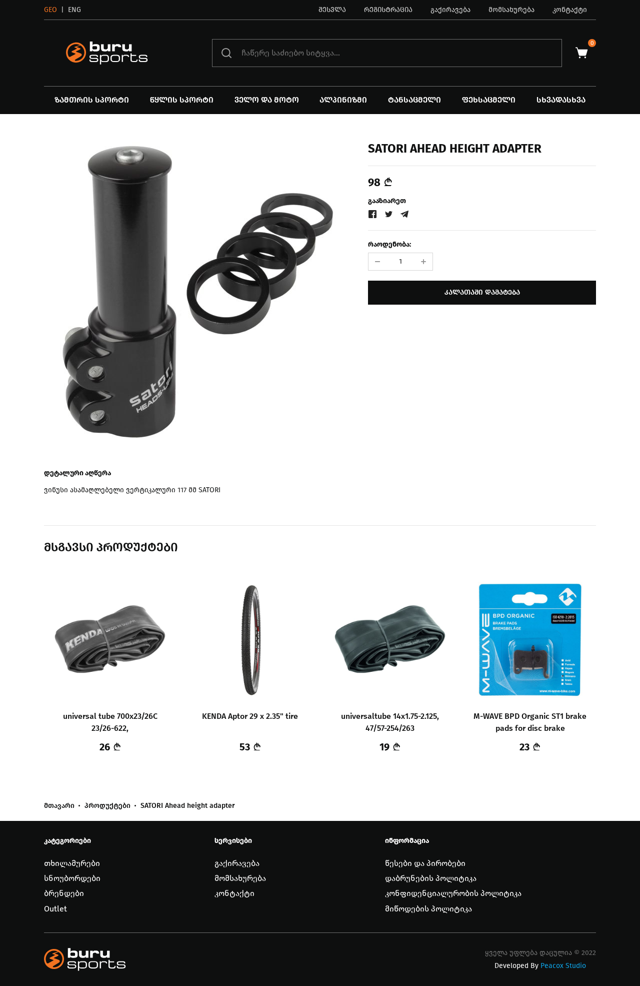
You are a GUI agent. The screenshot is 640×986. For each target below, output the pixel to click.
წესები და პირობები (425, 863)
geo (50, 10)
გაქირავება (450, 10)
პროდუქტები (107, 806)
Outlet (55, 908)
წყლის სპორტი (182, 100)
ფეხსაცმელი (489, 100)
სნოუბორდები (72, 878)
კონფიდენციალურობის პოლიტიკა (453, 893)
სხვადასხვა (561, 100)
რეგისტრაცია (388, 10)
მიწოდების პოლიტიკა (428, 908)
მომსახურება (511, 10)
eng (74, 10)
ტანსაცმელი (414, 100)
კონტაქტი (569, 10)
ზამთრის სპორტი (91, 100)
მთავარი (59, 806)
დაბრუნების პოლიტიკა (430, 878)
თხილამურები (72, 863)
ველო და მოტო (266, 100)
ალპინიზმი (343, 100)
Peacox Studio (563, 966)
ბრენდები (64, 893)
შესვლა (332, 10)
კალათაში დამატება (482, 292)
